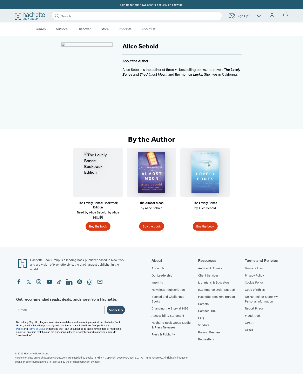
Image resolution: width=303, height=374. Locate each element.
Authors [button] (62, 29)
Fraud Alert (252, 315)
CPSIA (249, 322)
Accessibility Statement (168, 315)
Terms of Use (254, 268)
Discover (84, 29)
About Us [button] (148, 29)
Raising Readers (209, 332)
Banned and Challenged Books (168, 298)
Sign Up (116, 309)
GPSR (249, 329)
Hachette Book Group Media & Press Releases (171, 324)
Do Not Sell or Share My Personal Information (261, 298)
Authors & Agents (210, 268)
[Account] (272, 16)
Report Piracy (254, 308)
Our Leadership (162, 275)
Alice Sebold (98, 212)
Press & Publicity (163, 334)
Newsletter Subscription (168, 289)
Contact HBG (207, 310)
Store (105, 29)
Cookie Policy (254, 282)
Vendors (203, 325)
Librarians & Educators (213, 282)
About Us (158, 268)
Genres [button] (40, 29)
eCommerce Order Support (216, 289)
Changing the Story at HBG (170, 308)
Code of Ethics (255, 289)
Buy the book (98, 226)
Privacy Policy (254, 275)
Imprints (125, 29)
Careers (203, 303)
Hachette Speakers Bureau (216, 296)
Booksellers (206, 339)
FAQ (201, 318)
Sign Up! (243, 15)
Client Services (208, 275)
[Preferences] (259, 16)
